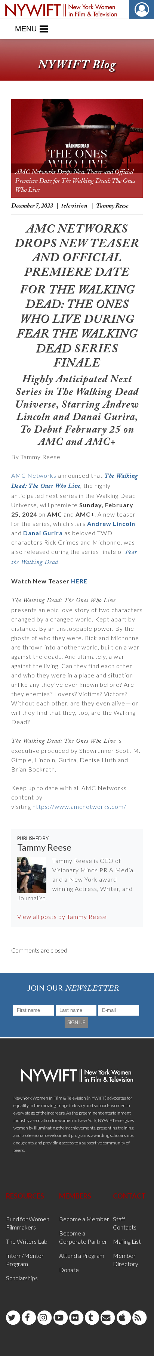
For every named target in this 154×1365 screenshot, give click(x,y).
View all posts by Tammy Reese (62, 916)
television (74, 206)
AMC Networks (33, 475)
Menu (26, 29)
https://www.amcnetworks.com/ (79, 806)
